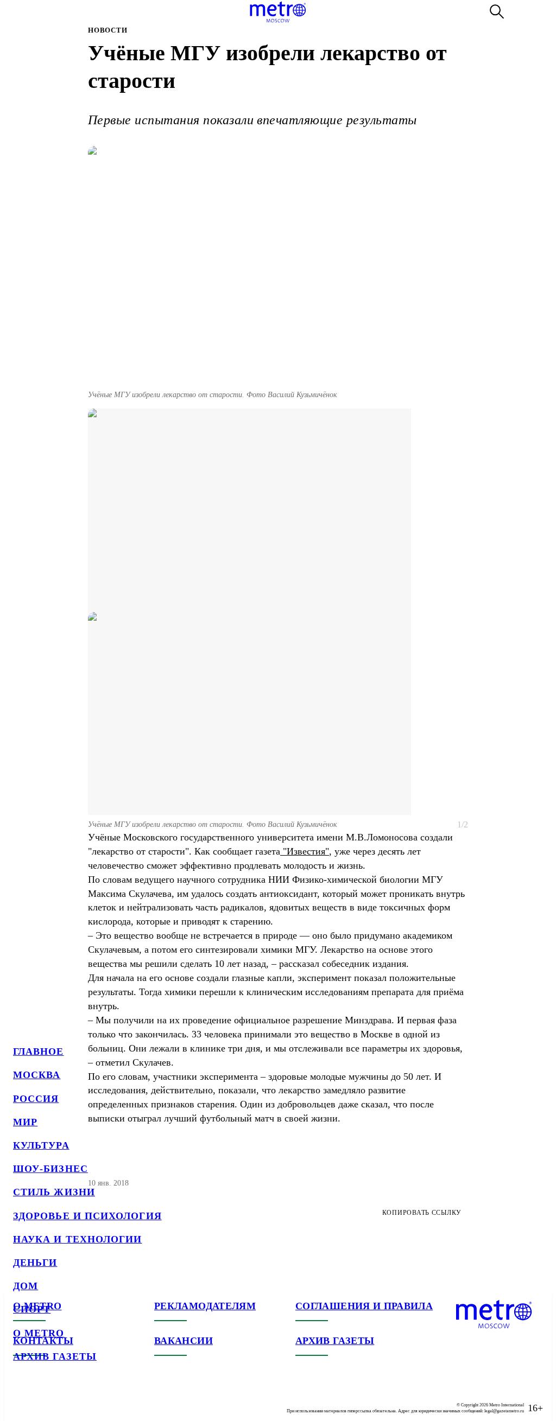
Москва (36, 1074)
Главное (38, 1051)
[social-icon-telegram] (43, 1399)
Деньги (35, 1262)
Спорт (31, 1309)
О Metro (39, 1333)
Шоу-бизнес (50, 1168)
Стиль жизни (54, 1192)
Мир (25, 1122)
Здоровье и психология (87, 1215)
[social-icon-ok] (65, 1399)
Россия (36, 1098)
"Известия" (304, 851)
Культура (41, 1145)
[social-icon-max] (87, 1399)
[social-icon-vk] (21, 1399)
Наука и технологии (77, 1239)
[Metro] (278, 12)
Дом (25, 1285)
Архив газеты (55, 1356)
